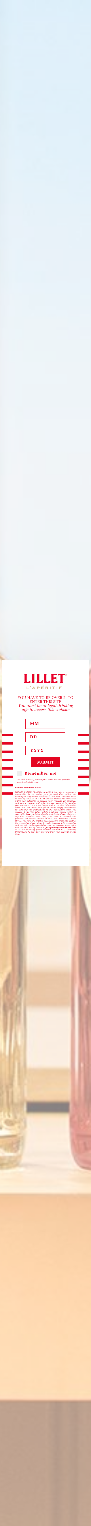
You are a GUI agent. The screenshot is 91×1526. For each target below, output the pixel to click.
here (28, 814)
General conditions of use (27, 788)
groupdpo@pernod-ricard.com (61, 827)
